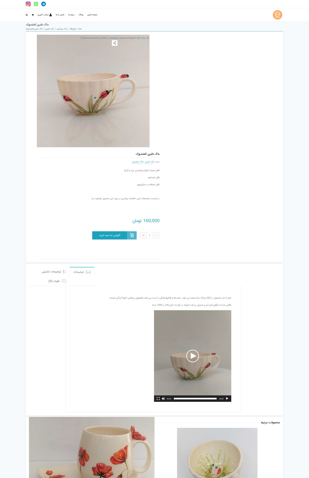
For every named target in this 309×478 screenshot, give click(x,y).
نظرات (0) (54, 281)
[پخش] (227, 398)
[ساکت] (163, 398)
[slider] (195, 398)
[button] (27, 15)
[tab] (82, 272)
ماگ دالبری (149, 162)
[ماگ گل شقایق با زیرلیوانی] (91, 453)
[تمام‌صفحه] (158, 398)
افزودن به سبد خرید (109, 235)
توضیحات (79, 272)
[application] (192, 356)
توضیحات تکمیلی (52, 272)
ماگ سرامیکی (137, 162)
